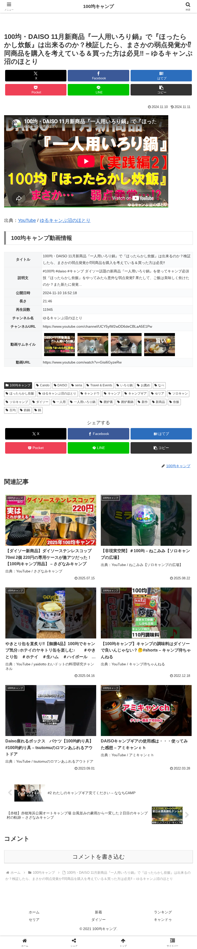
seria (78, 385)
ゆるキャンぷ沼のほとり (65, 220)
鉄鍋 (27, 410)
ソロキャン (180, 393)
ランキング (163, 912)
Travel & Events (101, 385)
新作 (145, 402)
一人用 (61, 402)
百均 (12, 410)
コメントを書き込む (98, 857)
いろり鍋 (126, 385)
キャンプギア (137, 393)
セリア (159, 393)
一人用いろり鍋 (84, 402)
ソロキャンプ (18, 402)
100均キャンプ (20, 385)
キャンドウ (92, 393)
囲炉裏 (108, 402)
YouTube (27, 220)
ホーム (34, 912)
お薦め (145, 385)
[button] (161, 89)
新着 (98, 912)
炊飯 (176, 402)
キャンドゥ (163, 920)
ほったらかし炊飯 (21, 393)
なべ (161, 385)
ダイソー (42, 402)
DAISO (62, 385)
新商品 (160, 402)
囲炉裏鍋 (127, 402)
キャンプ (114, 393)
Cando (45, 385)
